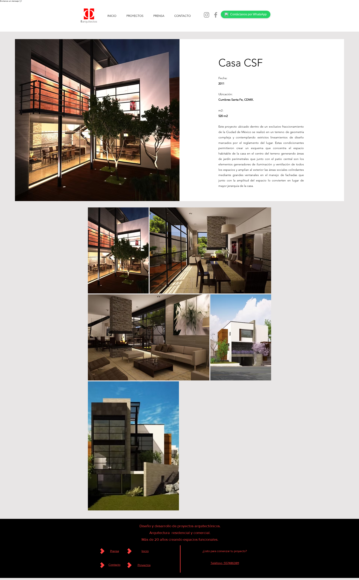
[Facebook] (215, 15)
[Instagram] (206, 15)
